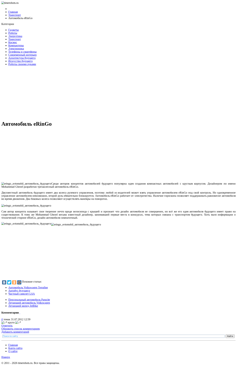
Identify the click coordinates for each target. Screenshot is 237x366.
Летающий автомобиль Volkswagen (29, 302)
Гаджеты (13, 29)
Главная (13, 344)
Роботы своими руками (22, 64)
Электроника (16, 48)
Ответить (6, 325)
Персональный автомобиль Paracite (29, 299)
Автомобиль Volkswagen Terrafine (28, 287)
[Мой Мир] (19, 282)
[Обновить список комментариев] (19, 312)
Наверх (5, 357)
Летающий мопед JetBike (23, 305)
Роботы (12, 33)
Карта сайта (15, 348)
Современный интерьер (22, 54)
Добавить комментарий (15, 331)
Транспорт (14, 39)
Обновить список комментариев (20, 328)
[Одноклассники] (14, 282)
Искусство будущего (20, 61)
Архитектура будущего (22, 57)
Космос (12, 42)
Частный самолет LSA (21, 293)
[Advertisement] (105, 93)
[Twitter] (9, 282)
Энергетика (15, 36)
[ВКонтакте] (4, 282)
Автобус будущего (19, 290)
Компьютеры (16, 45)
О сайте (13, 351)
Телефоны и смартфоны (22, 51)
